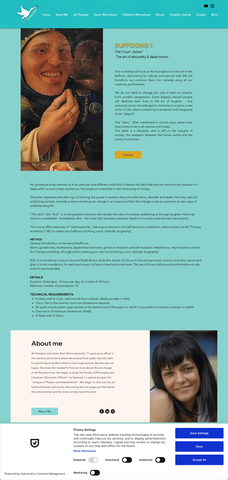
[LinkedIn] (107, 411)
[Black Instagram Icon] (212, 6)
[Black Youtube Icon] (206, 6)
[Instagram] (113, 411)
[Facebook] (102, 411)
